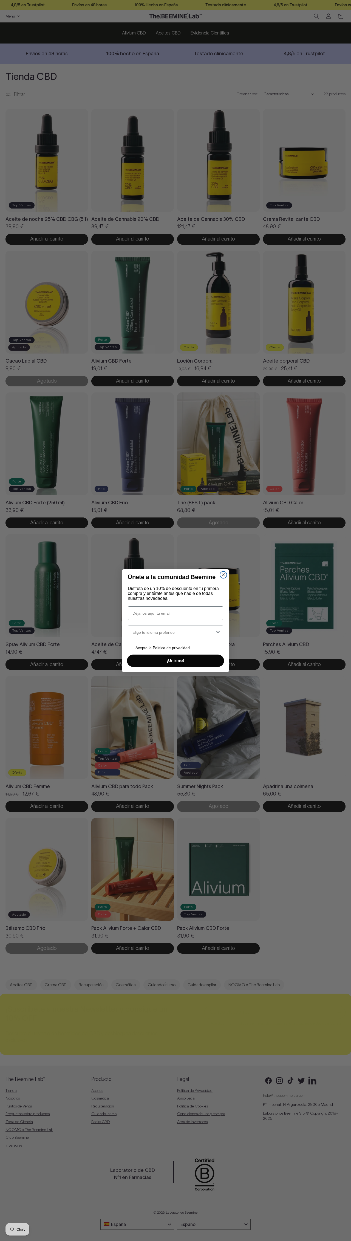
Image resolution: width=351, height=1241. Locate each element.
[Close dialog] (223, 574)
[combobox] (173, 632)
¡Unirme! (175, 661)
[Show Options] (218, 632)
